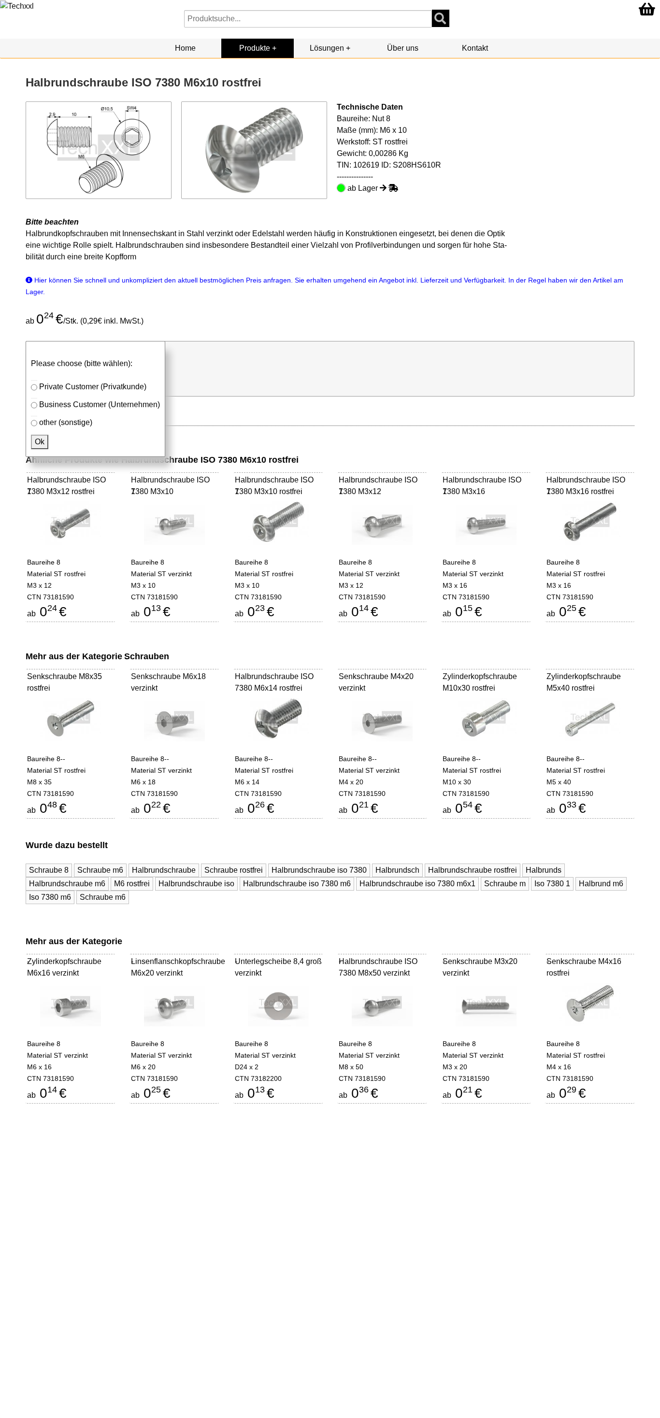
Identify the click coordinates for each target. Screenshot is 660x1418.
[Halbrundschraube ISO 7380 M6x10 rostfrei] (254, 149)
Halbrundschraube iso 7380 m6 (297, 883)
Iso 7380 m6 (50, 897)
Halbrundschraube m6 (67, 883)
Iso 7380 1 (552, 883)
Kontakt (475, 48)
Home (185, 48)
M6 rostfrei (132, 883)
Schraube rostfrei (233, 870)
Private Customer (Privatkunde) (92, 387)
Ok (39, 442)
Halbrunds (543, 870)
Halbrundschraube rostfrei (472, 870)
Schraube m (505, 883)
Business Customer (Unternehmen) (99, 404)
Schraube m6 (100, 870)
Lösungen (327, 48)
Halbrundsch (397, 870)
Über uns (402, 48)
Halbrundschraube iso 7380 (319, 870)
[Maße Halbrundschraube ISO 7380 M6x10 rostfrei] (98, 149)
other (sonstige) (65, 422)
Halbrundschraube (164, 870)
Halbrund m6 (601, 883)
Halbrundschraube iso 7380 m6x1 (417, 883)
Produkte (254, 48)
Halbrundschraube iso (196, 883)
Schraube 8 (49, 870)
